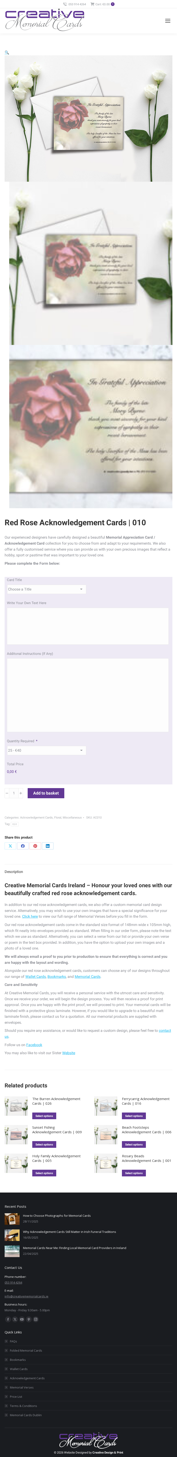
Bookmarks (56, 976)
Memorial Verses (22, 1387)
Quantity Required (22, 741)
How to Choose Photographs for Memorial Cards (57, 1216)
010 (14, 824)
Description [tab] (14, 871)
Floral (57, 817)
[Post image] (12, 1219)
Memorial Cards (87, 976)
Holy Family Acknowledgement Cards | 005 (56, 1158)
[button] (7, 52)
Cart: (104, 4)
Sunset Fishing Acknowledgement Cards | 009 (57, 1129)
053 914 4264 (77, 4)
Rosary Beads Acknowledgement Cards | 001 (146, 1158)
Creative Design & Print (107, 1452)
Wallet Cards (35, 976)
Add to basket (46, 793)
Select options (44, 1116)
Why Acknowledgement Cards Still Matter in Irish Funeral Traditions (69, 1232)
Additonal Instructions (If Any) (30, 654)
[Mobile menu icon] (167, 20)
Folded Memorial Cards (26, 1350)
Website (68, 1053)
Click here (30, 916)
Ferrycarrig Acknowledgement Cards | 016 (146, 1101)
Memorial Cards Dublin (26, 1415)
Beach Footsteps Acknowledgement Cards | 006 (146, 1129)
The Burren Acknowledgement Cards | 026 (56, 1101)
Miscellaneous (72, 817)
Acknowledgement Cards (36, 817)
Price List (16, 1397)
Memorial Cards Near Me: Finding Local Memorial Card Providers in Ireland (74, 1248)
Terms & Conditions (23, 1406)
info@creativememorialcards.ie (26, 1296)
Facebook (34, 1045)
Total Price (15, 764)
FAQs (13, 1341)
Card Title (14, 580)
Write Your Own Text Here (26, 603)
